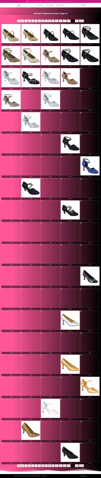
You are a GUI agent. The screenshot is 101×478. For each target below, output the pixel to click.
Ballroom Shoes (18, 475)
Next (81, 21)
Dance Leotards (50, 5)
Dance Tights (40, 5)
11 (60, 21)
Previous (20, 21)
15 (76, 21)
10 (56, 21)
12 (64, 21)
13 (68, 21)
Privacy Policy (43, 475)
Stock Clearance (60, 5)
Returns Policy (37, 475)
